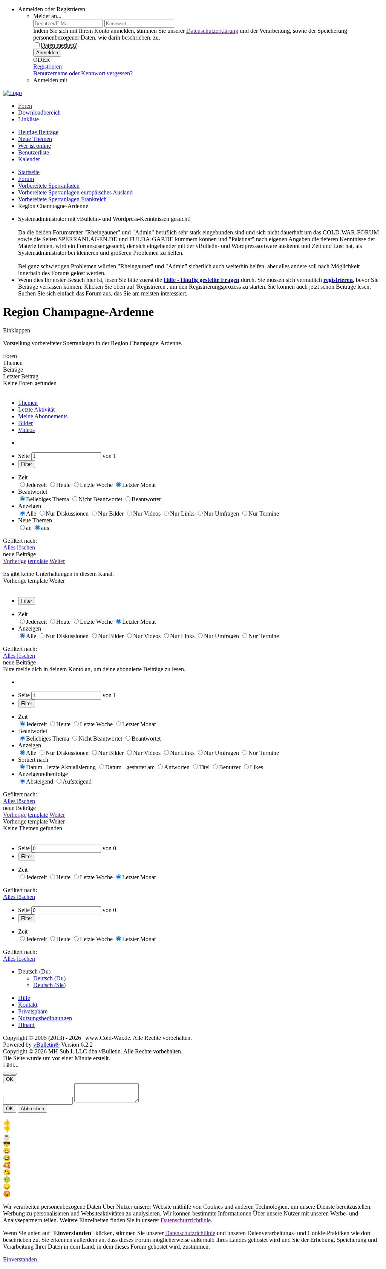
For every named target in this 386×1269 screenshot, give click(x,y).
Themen (28, 403)
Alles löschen (19, 547)
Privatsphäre (32, 1011)
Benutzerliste (33, 152)
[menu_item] (193, 1122)
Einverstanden (20, 1259)
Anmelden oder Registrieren (51, 9)
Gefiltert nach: (20, 540)
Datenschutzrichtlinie (186, 1220)
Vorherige (14, 561)
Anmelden (47, 52)
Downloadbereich (39, 112)
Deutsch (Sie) (49, 985)
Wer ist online (34, 145)
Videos (26, 430)
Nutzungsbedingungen (45, 1018)
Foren (25, 106)
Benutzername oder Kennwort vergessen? (83, 73)
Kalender (29, 159)
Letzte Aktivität (36, 409)
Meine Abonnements (42, 416)
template (38, 561)
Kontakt (27, 1004)
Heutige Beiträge (38, 132)
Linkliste (28, 119)
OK (9, 1079)
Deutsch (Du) (49, 978)
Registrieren (47, 66)
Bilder (25, 423)
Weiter (57, 561)
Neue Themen (35, 139)
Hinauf (26, 1025)
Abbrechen (32, 1108)
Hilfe (24, 998)
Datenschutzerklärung (212, 31)
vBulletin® (46, 1044)
